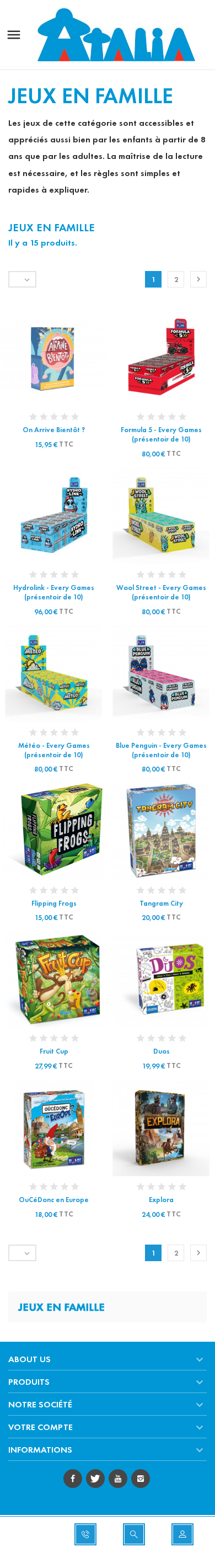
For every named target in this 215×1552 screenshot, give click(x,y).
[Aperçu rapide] (44, 357)
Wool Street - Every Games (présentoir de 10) (161, 592)
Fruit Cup (54, 1051)
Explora (161, 1199)
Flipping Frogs (54, 903)
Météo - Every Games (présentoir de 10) (54, 750)
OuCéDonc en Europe (54, 1199)
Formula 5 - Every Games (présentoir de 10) (161, 435)
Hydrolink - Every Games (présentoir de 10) (53, 592)
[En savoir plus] (64, 357)
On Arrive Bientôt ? (54, 430)
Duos (161, 1051)
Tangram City (161, 903)
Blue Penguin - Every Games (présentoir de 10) (161, 750)
